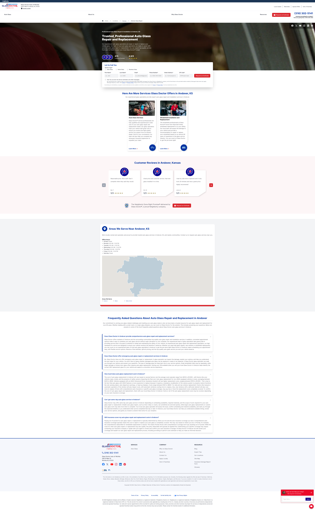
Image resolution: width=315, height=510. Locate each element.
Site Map (197, 458)
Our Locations (198, 455)
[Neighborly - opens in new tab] (109, 470)
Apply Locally (163, 459)
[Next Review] (211, 185)
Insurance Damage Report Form (202, 463)
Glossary (197, 467)
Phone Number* (153, 72)
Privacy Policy (130, 82)
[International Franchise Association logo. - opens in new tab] (104, 470)
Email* (136, 72)
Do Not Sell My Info (166, 495)
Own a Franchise (307, 6)
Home (106, 21)
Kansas (124, 21)
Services (134, 445)
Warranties (287, 6)
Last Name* (123, 72)
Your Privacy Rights (182, 495)
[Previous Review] (104, 185)
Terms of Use (134, 495)
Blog (195, 449)
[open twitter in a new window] (296, 26)
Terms (123, 82)
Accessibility (154, 495)
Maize (116, 301)
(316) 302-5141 (303, 13)
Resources (263, 14)
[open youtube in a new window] (300, 26)
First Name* (108, 72)
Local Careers (277, 6)
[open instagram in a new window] (304, 26)
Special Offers (296, 6)
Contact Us (162, 455)
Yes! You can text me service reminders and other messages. (123, 79)
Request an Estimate (282, 15)
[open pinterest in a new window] (312, 26)
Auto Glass (7, 14)
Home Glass (121, 69)
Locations (115, 21)
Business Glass (133, 69)
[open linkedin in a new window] (308, 26)
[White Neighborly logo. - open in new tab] (5, 1)
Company (162, 445)
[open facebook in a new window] (292, 26)
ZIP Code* (182, 72)
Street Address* (168, 72)
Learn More (133, 148)
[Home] (103, 21)
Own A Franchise (164, 462)
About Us (91, 14)
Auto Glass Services (136, 118)
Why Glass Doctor (177, 14)
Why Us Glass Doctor (166, 449)
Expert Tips (198, 452)
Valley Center (129, 301)
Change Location (26, 8)
